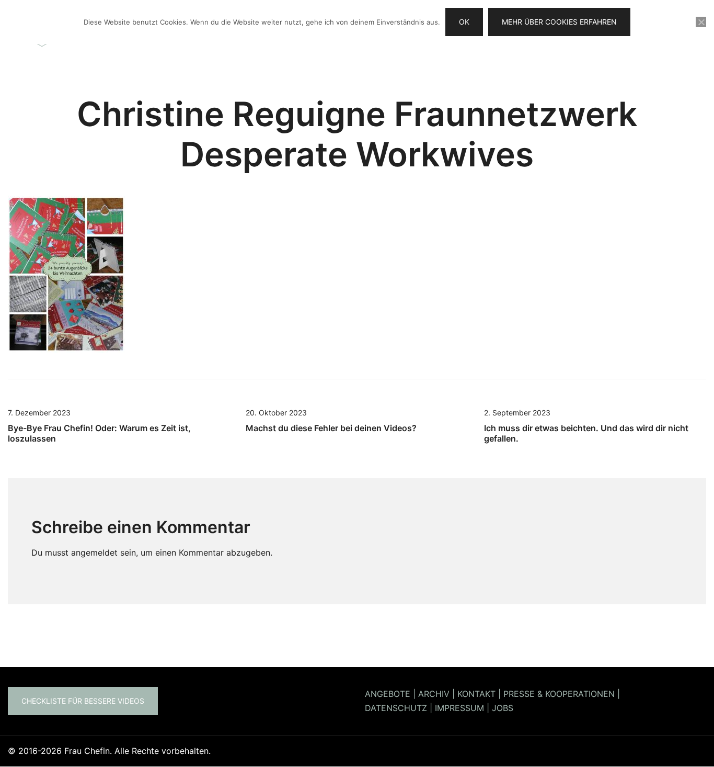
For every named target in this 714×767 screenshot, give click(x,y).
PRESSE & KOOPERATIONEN (559, 694)
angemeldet (94, 552)
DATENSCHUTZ (396, 708)
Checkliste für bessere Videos (82, 700)
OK (464, 21)
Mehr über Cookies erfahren (559, 21)
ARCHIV (434, 694)
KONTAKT (476, 694)
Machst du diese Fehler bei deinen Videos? (331, 428)
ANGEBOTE (387, 694)
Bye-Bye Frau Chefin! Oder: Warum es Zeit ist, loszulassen (99, 433)
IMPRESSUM (459, 708)
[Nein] (701, 22)
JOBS (502, 708)
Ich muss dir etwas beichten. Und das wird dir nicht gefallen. (586, 433)
